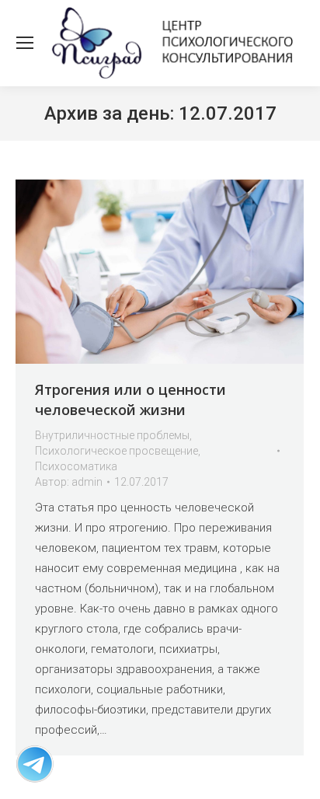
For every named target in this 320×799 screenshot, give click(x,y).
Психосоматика (76, 466)
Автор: (69, 482)
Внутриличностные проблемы (112, 435)
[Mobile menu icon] (25, 42)
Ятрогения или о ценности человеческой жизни (130, 399)
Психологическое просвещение (116, 451)
